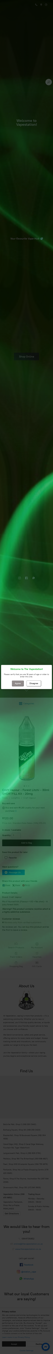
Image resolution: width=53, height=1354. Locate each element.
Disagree (33, 683)
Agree (18, 683)
